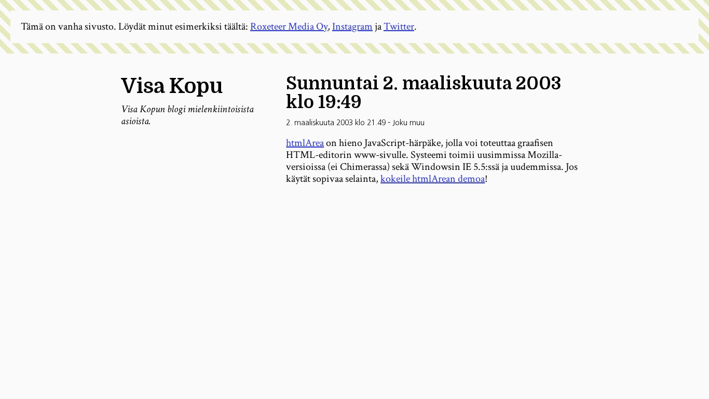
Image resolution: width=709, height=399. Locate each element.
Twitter (399, 26)
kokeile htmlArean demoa (432, 178)
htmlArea (305, 143)
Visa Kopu (172, 86)
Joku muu (408, 122)
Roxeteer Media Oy (289, 26)
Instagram (352, 26)
